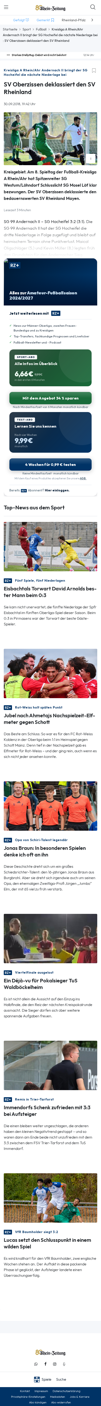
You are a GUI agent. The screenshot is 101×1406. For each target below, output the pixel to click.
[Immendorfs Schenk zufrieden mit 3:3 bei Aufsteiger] (50, 1064)
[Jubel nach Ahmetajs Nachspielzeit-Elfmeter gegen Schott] (50, 673)
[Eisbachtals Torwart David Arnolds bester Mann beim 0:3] (50, 546)
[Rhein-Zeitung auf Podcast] (64, 1364)
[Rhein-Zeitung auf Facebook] (45, 1364)
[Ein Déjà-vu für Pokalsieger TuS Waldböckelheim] (50, 938)
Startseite (10, 29)
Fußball (41, 29)
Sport (27, 29)
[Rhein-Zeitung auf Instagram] (54, 1364)
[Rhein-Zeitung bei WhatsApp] (36, 1364)
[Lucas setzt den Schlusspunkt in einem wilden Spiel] (50, 1197)
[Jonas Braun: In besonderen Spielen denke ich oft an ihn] (50, 805)
